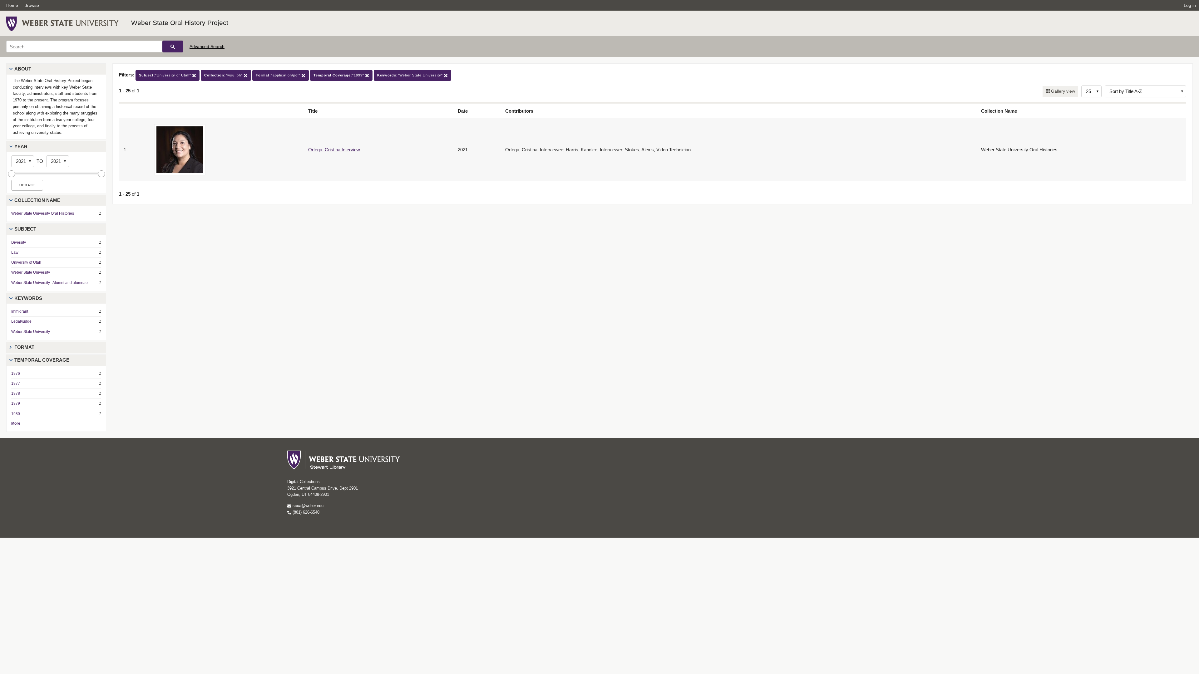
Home (12, 5)
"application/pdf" (279, 75)
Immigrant (19, 311)
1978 (15, 393)
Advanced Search (207, 46)
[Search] (172, 46)
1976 (15, 373)
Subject (25, 229)
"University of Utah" (165, 75)
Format (24, 347)
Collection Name (37, 200)
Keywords (28, 298)
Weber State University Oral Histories (42, 213)
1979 (15, 403)
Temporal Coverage (41, 360)
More (15, 423)
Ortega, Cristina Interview (334, 149)
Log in (1190, 5)
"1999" (339, 75)
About (22, 68)
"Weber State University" (410, 75)
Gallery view (1062, 91)
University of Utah (26, 262)
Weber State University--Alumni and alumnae (49, 283)
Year (20, 146)
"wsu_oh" (224, 75)
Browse (31, 5)
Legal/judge (21, 321)
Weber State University (30, 272)
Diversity (18, 242)
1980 (15, 414)
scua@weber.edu (307, 505)
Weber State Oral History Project (179, 22)
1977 (15, 383)
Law (14, 252)
